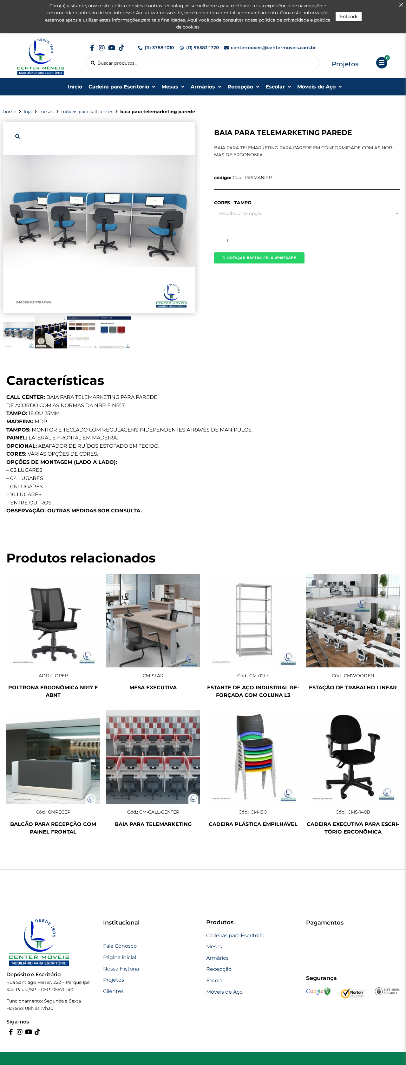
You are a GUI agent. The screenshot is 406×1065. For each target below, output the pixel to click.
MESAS (46, 111)
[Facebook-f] (92, 47)
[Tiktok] (121, 47)
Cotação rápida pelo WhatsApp (262, 258)
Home (9, 111)
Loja (28, 111)
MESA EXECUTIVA (153, 688)
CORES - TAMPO (233, 202)
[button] (17, 136)
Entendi (348, 16)
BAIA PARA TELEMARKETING (153, 824)
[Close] (401, 5)
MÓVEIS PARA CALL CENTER (87, 111)
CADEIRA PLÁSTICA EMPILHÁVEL (253, 824)
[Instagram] (101, 47)
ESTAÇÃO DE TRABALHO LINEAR (353, 688)
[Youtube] (111, 47)
